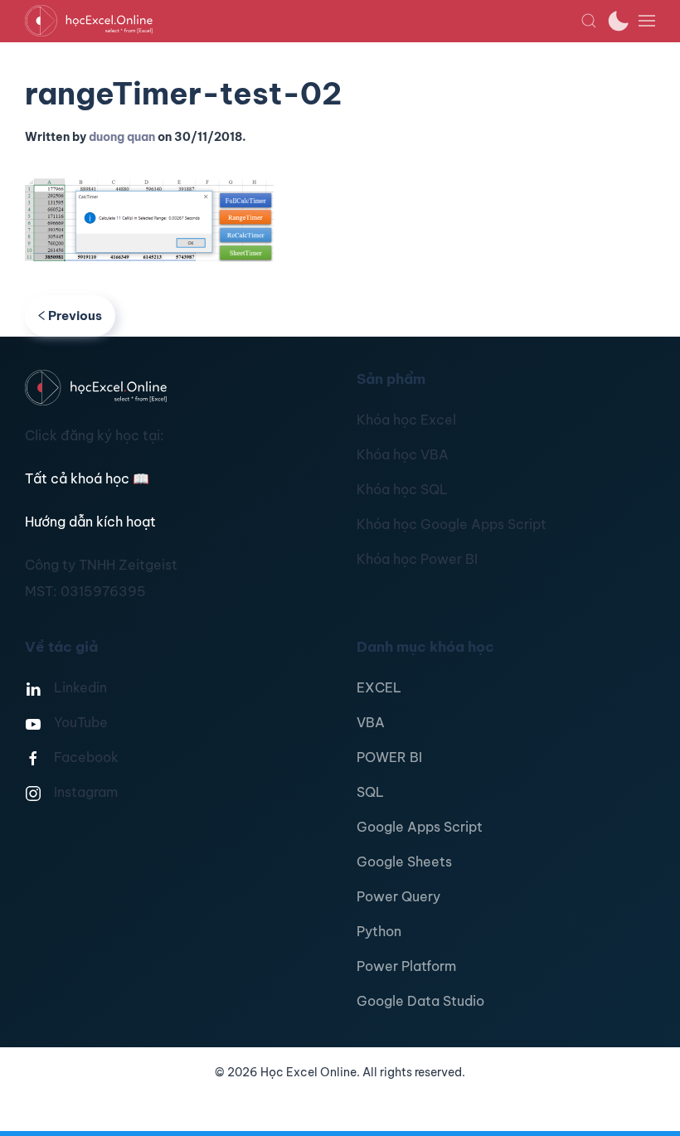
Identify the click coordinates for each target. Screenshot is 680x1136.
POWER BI (389, 757)
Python (379, 931)
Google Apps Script (420, 826)
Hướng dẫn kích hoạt (90, 521)
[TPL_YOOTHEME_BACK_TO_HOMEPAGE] (302, 20)
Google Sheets (404, 861)
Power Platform (406, 966)
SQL (370, 792)
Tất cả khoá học (87, 478)
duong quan (122, 136)
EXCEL (379, 687)
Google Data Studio (420, 1001)
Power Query (398, 896)
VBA (371, 722)
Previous (75, 315)
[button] (588, 20)
